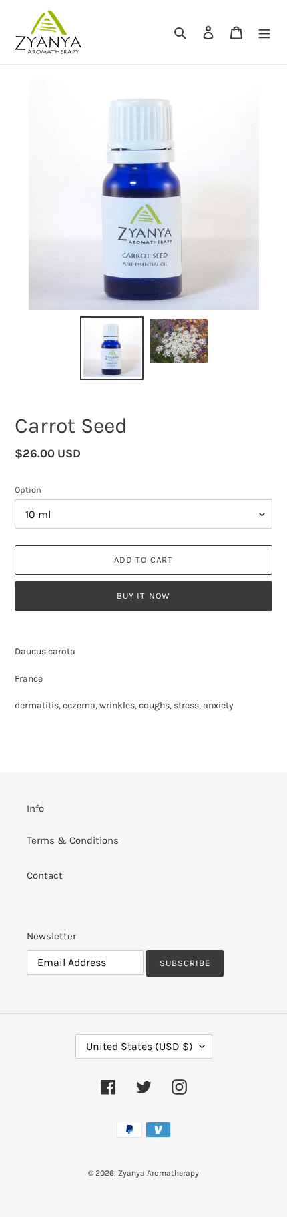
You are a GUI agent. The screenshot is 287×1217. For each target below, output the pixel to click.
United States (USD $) (139, 1046)
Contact (45, 875)
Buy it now (143, 596)
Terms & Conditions (73, 840)
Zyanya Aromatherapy (158, 1173)
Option (28, 490)
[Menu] (264, 32)
